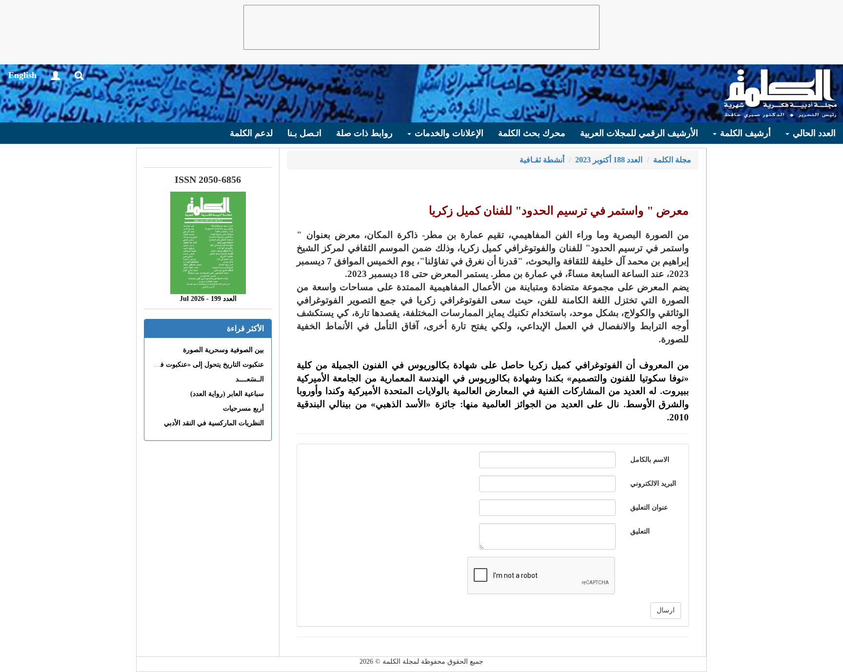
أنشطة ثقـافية (542, 160)
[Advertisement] (421, 27)
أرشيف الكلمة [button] (744, 133)
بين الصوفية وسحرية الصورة (223, 350)
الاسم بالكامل (649, 459)
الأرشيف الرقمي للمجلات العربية (639, 133)
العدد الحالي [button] (813, 133)
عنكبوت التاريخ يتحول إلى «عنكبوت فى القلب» (198, 364)
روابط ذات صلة (364, 133)
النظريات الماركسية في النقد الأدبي (214, 423)
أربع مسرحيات (243, 408)
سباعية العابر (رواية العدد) (227, 393)
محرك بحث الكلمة (531, 133)
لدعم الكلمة (251, 133)
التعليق (640, 531)
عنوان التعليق (649, 507)
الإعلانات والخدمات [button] (447, 133)
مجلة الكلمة (672, 160)
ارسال (666, 610)
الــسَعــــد (250, 379)
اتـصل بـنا (304, 133)
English (22, 75)
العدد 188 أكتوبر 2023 (608, 160)
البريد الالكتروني (653, 483)
